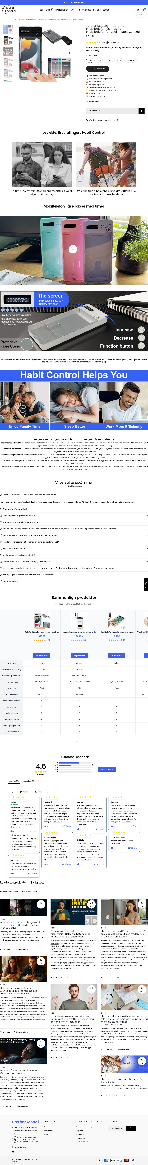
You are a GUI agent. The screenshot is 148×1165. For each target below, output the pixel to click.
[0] (143, 10)
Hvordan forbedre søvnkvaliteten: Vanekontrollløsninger (19, 1072)
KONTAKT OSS (84, 10)
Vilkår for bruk (81, 1138)
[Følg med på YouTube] (117, 120)
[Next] (68, 53)
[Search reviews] (12, 792)
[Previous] (18, 53)
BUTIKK (50, 10)
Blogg (2, 919)
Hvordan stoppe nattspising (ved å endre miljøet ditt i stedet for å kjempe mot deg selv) (22, 925)
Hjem (14, 20)
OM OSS (97, 10)
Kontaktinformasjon (83, 1142)
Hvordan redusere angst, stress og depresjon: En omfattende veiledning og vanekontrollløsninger (72, 1019)
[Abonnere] (131, 1128)
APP (72, 10)
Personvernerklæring (84, 1127)
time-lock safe (9, 1014)
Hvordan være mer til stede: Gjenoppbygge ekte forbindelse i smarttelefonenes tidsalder (19, 991)
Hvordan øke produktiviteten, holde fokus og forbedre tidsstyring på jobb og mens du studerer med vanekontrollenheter (124, 1020)
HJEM (41, 10)
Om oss (47, 1127)
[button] (141, 15)
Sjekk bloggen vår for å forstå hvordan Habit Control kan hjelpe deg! (73, 2)
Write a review (107, 769)
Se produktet (42, 655)
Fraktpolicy (80, 1134)
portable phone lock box (26, 1014)
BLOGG (106, 10)
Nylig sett (37, 882)
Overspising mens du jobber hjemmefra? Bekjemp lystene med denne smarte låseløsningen (71, 934)
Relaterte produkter (13, 882)
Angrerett (79, 1131)
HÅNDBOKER (61, 10)
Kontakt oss (48, 1131)
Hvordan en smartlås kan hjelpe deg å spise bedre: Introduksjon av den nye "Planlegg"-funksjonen (123, 934)
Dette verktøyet (130, 960)
